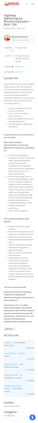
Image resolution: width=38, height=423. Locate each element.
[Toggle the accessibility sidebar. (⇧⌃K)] (32, 417)
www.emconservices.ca (21, 40)
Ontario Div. (19, 66)
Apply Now (8, 329)
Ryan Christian (10, 28)
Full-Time (18, 72)
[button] (32, 5)
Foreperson (8, 342)
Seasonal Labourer (11, 364)
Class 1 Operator (10, 353)
